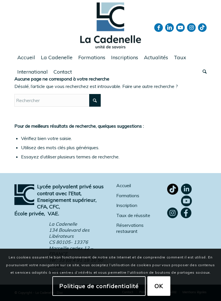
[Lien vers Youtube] (180, 27)
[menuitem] (26, 57)
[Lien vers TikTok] (202, 27)
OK (159, 286)
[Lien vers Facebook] (158, 27)
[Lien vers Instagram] (191, 27)
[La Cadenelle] (110, 25)
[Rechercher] (203, 72)
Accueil (123, 185)
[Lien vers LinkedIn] (169, 27)
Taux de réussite (133, 215)
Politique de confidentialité (99, 286)
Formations (127, 195)
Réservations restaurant (130, 228)
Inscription (126, 205)
